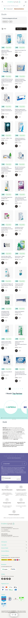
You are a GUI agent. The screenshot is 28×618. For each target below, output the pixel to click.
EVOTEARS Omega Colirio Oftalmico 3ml (6, 198)
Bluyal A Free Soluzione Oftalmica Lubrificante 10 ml (6, 111)
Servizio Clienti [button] (4, 548)
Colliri (11, 21)
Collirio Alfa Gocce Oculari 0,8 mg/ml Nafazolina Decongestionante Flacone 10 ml (21, 199)
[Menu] (26, 2)
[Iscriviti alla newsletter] (24, 464)
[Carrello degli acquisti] (15, 615)
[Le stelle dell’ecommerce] (3, 599)
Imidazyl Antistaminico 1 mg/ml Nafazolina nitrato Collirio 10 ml (20, 139)
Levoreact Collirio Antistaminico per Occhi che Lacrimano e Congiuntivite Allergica (6, 169)
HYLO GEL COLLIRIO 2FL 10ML (6, 372)
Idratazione (5, 21)
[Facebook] (2, 579)
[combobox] (12, 6)
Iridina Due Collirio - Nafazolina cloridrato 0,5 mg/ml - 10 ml (6, 51)
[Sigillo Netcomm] (9, 599)
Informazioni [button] (4, 541)
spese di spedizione (11, 612)
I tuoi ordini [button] (3, 545)
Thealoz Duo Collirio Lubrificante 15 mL (19, 284)
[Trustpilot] (4, 569)
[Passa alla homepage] (14, 2)
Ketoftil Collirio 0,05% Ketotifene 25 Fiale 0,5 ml (6, 257)
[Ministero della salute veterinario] (3, 605)
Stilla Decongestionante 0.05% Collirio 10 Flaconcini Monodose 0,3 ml (20, 111)
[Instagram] (5, 579)
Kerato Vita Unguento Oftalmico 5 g (19, 312)
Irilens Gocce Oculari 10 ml (20, 50)
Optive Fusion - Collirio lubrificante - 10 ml (20, 257)
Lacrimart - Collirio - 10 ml (6, 138)
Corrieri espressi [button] (5, 555)
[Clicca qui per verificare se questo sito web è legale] (21, 599)
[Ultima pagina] (22, 389)
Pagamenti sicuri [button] (5, 583)
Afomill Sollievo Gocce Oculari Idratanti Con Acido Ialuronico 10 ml (7, 229)
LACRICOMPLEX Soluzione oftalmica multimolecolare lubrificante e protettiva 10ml (7, 81)
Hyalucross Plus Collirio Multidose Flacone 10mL (6, 342)
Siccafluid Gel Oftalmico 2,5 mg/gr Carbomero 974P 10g (7, 284)
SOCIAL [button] (3, 574)
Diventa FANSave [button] (5, 551)
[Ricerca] (24, 6)
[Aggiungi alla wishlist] (6, 58)
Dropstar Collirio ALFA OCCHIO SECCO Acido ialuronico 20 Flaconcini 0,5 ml (20, 373)
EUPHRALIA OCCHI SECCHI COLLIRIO (19, 228)
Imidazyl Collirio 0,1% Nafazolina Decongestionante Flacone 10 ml (21, 343)
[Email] (10, 579)
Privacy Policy (22, 467)
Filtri (5, 28)
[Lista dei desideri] (13, 615)
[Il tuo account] (2, 2)
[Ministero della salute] (15, 599)
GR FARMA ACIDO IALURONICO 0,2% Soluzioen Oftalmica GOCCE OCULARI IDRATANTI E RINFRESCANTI (5, 313)
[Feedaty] (12, 569)
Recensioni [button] (3, 564)
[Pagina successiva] (20, 389)
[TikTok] (7, 579)
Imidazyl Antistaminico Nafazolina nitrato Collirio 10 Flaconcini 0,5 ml (20, 80)
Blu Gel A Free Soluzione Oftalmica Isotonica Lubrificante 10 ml (20, 168)
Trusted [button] (3, 594)
